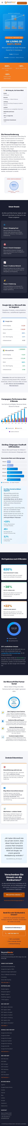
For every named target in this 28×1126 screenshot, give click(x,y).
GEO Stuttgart (4, 1064)
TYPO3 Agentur (5, 999)
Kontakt (3, 1100)
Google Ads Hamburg (6, 1043)
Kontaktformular (5, 1118)
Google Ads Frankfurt (6, 1040)
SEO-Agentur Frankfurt (6, 1015)
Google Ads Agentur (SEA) (7, 969)
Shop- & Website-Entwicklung (8, 974)
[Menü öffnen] (2, 2)
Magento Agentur (5, 994)
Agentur (3, 1084)
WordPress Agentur (6, 997)
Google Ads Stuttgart (6, 1038)
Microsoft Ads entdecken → (14, 894)
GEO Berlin (3, 1061)
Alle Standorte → (5, 1051)
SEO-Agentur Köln (5, 1020)
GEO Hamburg (4, 1069)
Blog (2, 1095)
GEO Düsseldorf (5, 1074)
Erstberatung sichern (22, 2)
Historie (3, 1092)
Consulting (4, 977)
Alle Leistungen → (5, 982)
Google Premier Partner (6, 1087)
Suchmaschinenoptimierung (8, 966)
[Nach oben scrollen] (24, 1123)
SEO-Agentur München (7, 1007)
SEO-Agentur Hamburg (7, 1017)
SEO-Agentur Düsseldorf (7, 1022)
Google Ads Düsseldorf (6, 1048)
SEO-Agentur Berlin (6, 1009)
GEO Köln (3, 1072)
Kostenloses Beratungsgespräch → (14, 900)
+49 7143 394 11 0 (13, 933)
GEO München (4, 1058)
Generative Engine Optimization (9, 971)
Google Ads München (6, 1033)
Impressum (4, 1103)
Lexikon (3, 1098)
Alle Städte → (4, 1025)
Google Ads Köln (5, 1046)
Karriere (3, 1090)
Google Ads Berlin (5, 1035)
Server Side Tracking (6, 979)
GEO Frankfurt (4, 1066)
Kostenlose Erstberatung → (13, 927)
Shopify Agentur (5, 989)
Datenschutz (4, 1105)
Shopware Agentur (5, 991)
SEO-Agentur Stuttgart (6, 1012)
